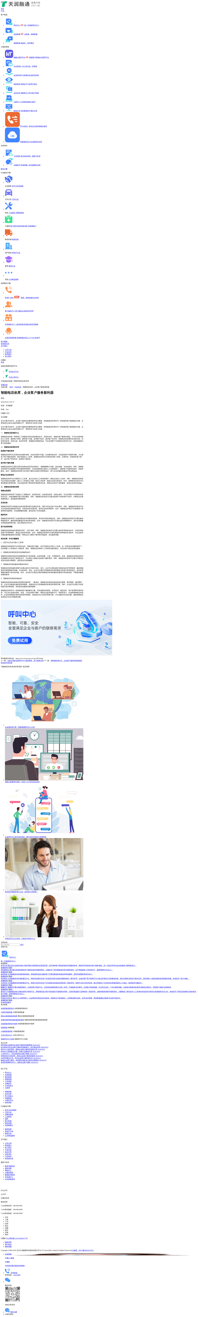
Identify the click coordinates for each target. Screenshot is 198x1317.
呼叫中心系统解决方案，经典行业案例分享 (16, 1051)
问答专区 (8, 1154)
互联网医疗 (32, 226)
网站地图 (8, 1246)
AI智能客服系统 (6, 1031)
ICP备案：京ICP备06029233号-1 (82, 1250)
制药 (26, 226)
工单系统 (17, 156)
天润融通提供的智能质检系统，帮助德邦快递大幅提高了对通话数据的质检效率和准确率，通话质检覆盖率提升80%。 (50, 974)
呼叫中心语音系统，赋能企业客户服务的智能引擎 (19, 1049)
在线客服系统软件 (7, 1008)
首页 (2, 9)
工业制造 (12, 213)
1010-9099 (16, 1275)
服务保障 (8, 1168)
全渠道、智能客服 (30, 34)
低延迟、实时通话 (27, 43)
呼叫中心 (17, 25)
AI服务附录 (9, 1172)
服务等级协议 (10, 1166)
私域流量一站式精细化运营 (30, 165)
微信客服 (8, 1077)
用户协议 (8, 1244)
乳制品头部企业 (6, 998)
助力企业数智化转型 (34, 142)
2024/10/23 (36, 1045)
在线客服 (17, 34)
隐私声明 (8, 1242)
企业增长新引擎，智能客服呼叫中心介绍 (20, 727)
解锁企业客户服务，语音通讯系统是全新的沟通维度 (20, 1060)
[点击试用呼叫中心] (56, 655)
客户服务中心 (10, 311)
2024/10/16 (39, 1056)
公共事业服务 (14, 279)
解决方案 (4, 169)
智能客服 (23, 142)
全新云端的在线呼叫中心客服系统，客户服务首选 (25, 660)
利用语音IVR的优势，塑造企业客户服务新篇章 (18, 1056)
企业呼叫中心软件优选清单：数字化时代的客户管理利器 (25, 837)
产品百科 (8, 1156)
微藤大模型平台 (19, 57)
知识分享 (8, 1152)
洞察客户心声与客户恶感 (30, 93)
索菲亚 (3, 991)
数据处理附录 (10, 1175)
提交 (22, 945)
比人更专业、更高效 (29, 66)
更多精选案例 (6, 1002)
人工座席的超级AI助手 (27, 102)
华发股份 (4, 978)
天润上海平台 (14, 377)
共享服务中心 (10, 324)
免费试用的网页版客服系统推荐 (12, 1020)
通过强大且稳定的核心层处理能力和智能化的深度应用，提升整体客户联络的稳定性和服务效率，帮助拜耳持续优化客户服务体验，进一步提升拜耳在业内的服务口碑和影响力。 (72, 965)
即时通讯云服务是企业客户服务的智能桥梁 (17, 1045)
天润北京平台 (14, 372)
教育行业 (12, 266)
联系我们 (8, 354)
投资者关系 (5, 344)
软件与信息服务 (18, 186)
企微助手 (17, 165)
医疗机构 (13, 226)
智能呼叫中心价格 (7, 1039)
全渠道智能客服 (10, 338)
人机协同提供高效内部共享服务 (26, 324)
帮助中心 (8, 1170)
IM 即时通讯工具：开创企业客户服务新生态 (17, 1058)
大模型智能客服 (6, 1012)
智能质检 (17, 84)
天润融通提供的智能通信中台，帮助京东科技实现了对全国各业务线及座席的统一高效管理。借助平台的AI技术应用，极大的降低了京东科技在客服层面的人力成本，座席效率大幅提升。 (75, 983)
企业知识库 (18, 75)
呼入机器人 (24, 126)
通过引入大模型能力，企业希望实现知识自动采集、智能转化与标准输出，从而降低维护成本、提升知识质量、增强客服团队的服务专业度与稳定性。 (67, 998)
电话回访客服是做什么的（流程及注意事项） (21, 892)
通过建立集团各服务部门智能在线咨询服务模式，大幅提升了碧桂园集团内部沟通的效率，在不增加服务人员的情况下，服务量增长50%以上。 (61, 970)
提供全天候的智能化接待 (38, 126)
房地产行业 (16, 253)
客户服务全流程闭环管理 (24, 311)
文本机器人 (18, 66)
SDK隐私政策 (10, 1179)
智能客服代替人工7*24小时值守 (28, 338)
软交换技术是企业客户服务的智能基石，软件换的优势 (20, 1047)
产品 (2, 11)
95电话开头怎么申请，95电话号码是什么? (20, 939)
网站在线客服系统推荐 (9, 1016)
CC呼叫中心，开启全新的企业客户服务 (15, 1054)
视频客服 (17, 43)
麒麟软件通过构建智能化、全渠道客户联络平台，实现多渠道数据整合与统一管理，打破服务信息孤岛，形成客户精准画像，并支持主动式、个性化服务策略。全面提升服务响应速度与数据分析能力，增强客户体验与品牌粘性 (89, 987)
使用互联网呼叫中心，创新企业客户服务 (16, 1062)
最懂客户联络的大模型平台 (39, 57)
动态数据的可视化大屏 (29, 111)
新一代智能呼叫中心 (31, 25)
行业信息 (8, 352)
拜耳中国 (4, 965)
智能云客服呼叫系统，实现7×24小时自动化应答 (22, 782)
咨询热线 (14, 1273)
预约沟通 (13, 1312)
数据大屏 (17, 111)
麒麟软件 (4, 987)
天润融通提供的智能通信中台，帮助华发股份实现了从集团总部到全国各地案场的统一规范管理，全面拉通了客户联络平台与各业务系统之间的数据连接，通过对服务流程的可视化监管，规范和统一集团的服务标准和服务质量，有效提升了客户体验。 (98, 978)
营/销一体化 (9, 298)
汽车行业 (15, 199)
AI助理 (16, 102)
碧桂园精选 (5, 970)
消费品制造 (20, 213)
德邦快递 (4, 974)
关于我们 (4, 346)
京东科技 (4, 983)
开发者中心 (9, 1177)
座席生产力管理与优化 (29, 84)
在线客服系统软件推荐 (9, 1024)
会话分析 (17, 93)
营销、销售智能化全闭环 (30, 298)
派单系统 (8, 1102)
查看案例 (4, 968)
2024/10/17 (33, 1054)
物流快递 (15, 239)
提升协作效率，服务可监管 (30, 156)
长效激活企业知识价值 (30, 75)
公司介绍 (8, 350)
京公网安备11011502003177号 (17, 1238)
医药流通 (20, 226)
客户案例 (4, 341)
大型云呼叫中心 (6, 1035)
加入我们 (8, 356)
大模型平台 (9, 1100)
